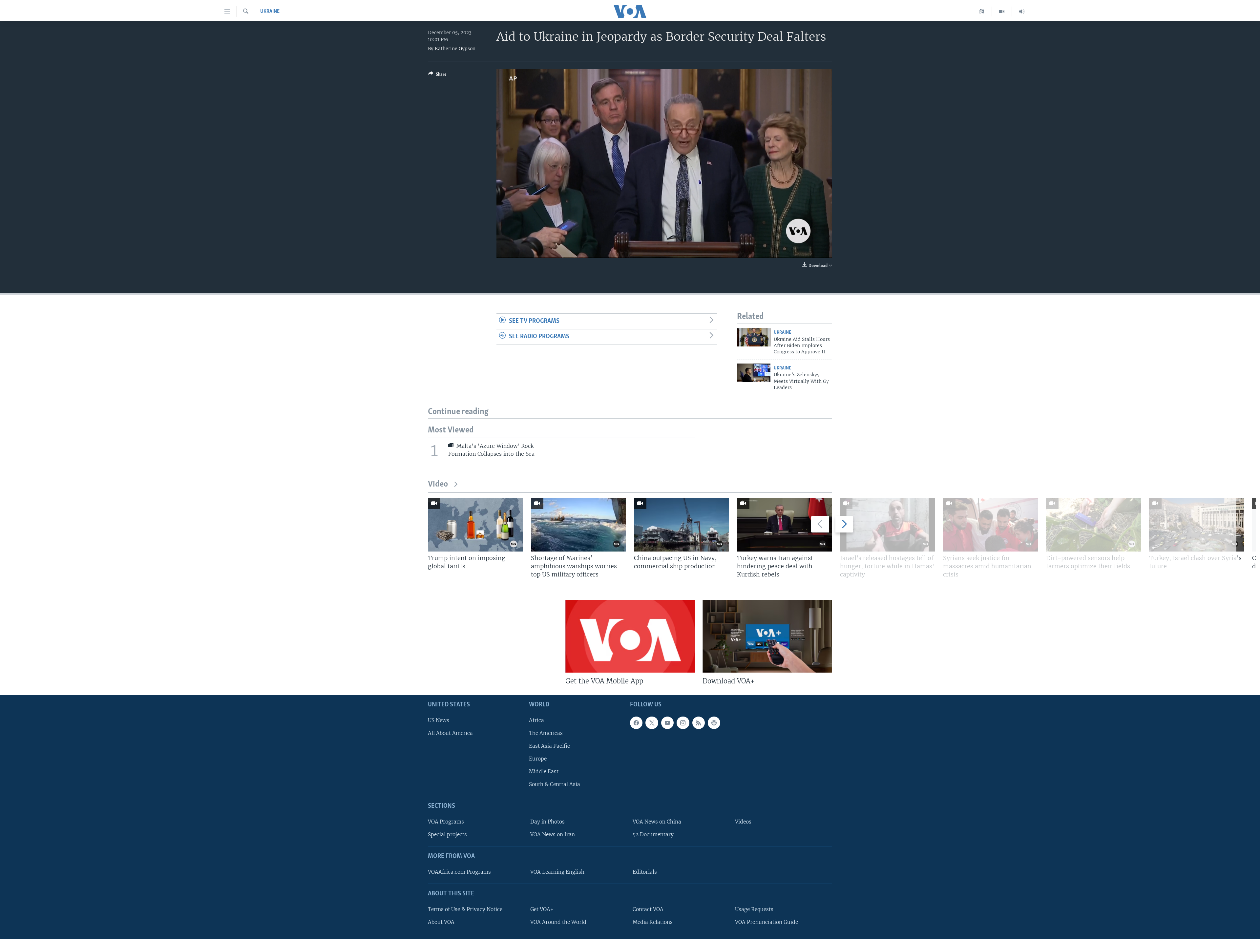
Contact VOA (648, 909)
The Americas (546, 733)
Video (438, 484)
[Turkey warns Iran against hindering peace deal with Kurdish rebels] (784, 525)
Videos (743, 822)
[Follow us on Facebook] (636, 723)
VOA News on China (657, 822)
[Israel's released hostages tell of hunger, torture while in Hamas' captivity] (887, 525)
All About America (450, 733)
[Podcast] (714, 723)
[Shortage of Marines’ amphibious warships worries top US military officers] (578, 525)
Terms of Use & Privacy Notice (465, 909)
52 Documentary (653, 834)
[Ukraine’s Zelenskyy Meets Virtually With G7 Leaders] (753, 373)
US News (438, 720)
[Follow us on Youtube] (667, 723)
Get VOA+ (542, 909)
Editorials (645, 872)
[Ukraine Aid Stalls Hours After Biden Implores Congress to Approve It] (753, 337)
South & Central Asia (554, 785)
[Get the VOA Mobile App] (630, 636)
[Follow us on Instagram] (683, 723)
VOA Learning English (557, 872)
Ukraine (270, 11)
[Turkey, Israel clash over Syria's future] (1196, 525)
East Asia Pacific (549, 746)
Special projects (447, 834)
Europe (538, 759)
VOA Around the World (558, 922)
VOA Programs (446, 822)
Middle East (543, 771)
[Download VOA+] (767, 636)
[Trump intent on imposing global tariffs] (475, 525)
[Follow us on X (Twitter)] (651, 723)
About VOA (441, 922)
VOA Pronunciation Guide (766, 922)
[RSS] (698, 723)
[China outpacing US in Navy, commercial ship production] (681, 525)
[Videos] (1002, 11)
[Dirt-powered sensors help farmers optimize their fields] (1093, 525)
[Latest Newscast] (1022, 11)
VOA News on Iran (552, 834)
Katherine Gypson (455, 49)
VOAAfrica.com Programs (459, 872)
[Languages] (982, 11)
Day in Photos (547, 822)
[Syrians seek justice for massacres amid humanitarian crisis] (990, 525)
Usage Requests (754, 909)
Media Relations (653, 922)
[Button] (437, 75)
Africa (536, 720)
